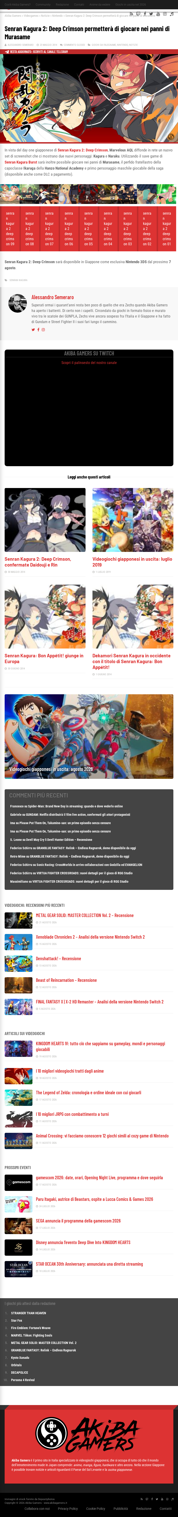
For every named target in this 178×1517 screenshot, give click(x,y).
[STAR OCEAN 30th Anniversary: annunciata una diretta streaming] (18, 1276)
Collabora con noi (37, 1508)
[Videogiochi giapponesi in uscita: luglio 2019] (132, 550)
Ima (12, 823)
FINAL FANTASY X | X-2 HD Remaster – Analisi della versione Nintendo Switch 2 (100, 1001)
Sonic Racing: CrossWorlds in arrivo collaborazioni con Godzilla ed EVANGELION (89, 865)
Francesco (17, 806)
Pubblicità (121, 1508)
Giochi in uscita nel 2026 (130, 4)
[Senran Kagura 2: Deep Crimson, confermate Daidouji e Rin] (45, 550)
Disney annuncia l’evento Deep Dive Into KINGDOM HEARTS (83, 1242)
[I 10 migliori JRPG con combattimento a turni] (18, 1126)
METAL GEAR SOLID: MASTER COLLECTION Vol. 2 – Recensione (85, 915)
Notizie (45, 15)
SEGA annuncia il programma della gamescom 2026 (78, 1220)
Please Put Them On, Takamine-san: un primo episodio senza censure (65, 823)
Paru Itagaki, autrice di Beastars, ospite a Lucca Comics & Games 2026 (94, 1199)
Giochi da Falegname (104, 44)
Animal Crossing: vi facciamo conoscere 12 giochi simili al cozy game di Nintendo (102, 1135)
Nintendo (57, 15)
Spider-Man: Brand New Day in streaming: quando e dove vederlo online (75, 806)
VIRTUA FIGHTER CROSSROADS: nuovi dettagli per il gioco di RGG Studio (85, 873)
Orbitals (16, 1365)
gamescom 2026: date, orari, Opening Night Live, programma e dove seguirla (99, 1177)
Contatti (79, 4)
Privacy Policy (68, 1508)
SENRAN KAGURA (18, 280)
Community (43, 4)
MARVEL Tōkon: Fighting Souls (32, 1335)
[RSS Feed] (131, 14)
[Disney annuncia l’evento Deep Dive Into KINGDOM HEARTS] (18, 1254)
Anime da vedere (99, 4)
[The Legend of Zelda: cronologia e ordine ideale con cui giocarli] (18, 1104)
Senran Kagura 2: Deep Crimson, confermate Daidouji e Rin (38, 561)
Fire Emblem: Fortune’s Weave (31, 1328)
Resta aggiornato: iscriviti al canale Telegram (39, 52)
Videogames (31, 15)
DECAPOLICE (19, 1372)
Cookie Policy (95, 1508)
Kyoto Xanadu (20, 1358)
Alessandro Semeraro (21, 44)
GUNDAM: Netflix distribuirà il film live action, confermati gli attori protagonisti (78, 814)
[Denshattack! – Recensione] (18, 970)
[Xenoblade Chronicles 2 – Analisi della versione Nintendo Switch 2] (18, 949)
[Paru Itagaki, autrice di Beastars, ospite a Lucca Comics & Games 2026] (18, 1211)
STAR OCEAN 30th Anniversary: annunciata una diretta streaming (89, 1264)
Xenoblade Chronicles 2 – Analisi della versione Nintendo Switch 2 (90, 937)
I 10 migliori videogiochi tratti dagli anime (70, 1071)
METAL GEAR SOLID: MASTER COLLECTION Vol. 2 (43, 1343)
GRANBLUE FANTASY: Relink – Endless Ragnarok (43, 1350)
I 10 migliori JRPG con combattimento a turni (72, 1114)
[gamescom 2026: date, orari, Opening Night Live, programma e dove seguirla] (18, 1189)
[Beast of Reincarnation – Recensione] (18, 992)
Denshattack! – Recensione (58, 958)
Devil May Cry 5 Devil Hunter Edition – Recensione (59, 840)
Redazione (62, 4)
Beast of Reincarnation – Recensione (66, 980)
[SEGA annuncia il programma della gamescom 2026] (18, 1233)
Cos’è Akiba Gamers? (17, 4)
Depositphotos (46, 1499)
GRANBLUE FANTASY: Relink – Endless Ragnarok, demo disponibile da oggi (86, 848)
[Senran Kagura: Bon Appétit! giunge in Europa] (45, 647)
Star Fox (16, 1320)
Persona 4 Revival (23, 1380)
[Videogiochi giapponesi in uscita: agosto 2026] (89, 777)
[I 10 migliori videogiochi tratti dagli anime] (18, 1083)
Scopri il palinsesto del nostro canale (89, 362)
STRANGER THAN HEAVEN (28, 1313)
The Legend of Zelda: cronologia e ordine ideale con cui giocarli (88, 1092)
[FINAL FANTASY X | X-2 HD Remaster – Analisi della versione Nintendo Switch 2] (18, 1014)
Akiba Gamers (13, 15)
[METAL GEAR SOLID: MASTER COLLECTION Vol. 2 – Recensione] (18, 927)
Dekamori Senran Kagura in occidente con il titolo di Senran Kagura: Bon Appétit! (131, 661)
